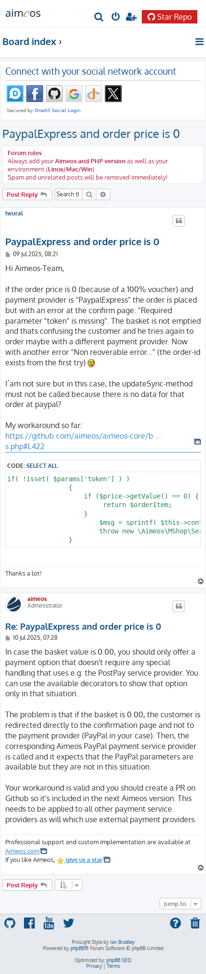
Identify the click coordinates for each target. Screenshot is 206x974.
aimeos (37, 598)
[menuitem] (99, 17)
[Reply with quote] (178, 221)
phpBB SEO (118, 960)
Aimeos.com (22, 851)
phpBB (77, 948)
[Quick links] (200, 41)
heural (14, 213)
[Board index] (23, 12)
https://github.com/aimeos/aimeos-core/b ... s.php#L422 (83, 441)
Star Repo (174, 17)
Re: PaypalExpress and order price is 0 (83, 626)
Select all (41, 465)
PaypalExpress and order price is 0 (91, 133)
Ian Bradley (122, 942)
